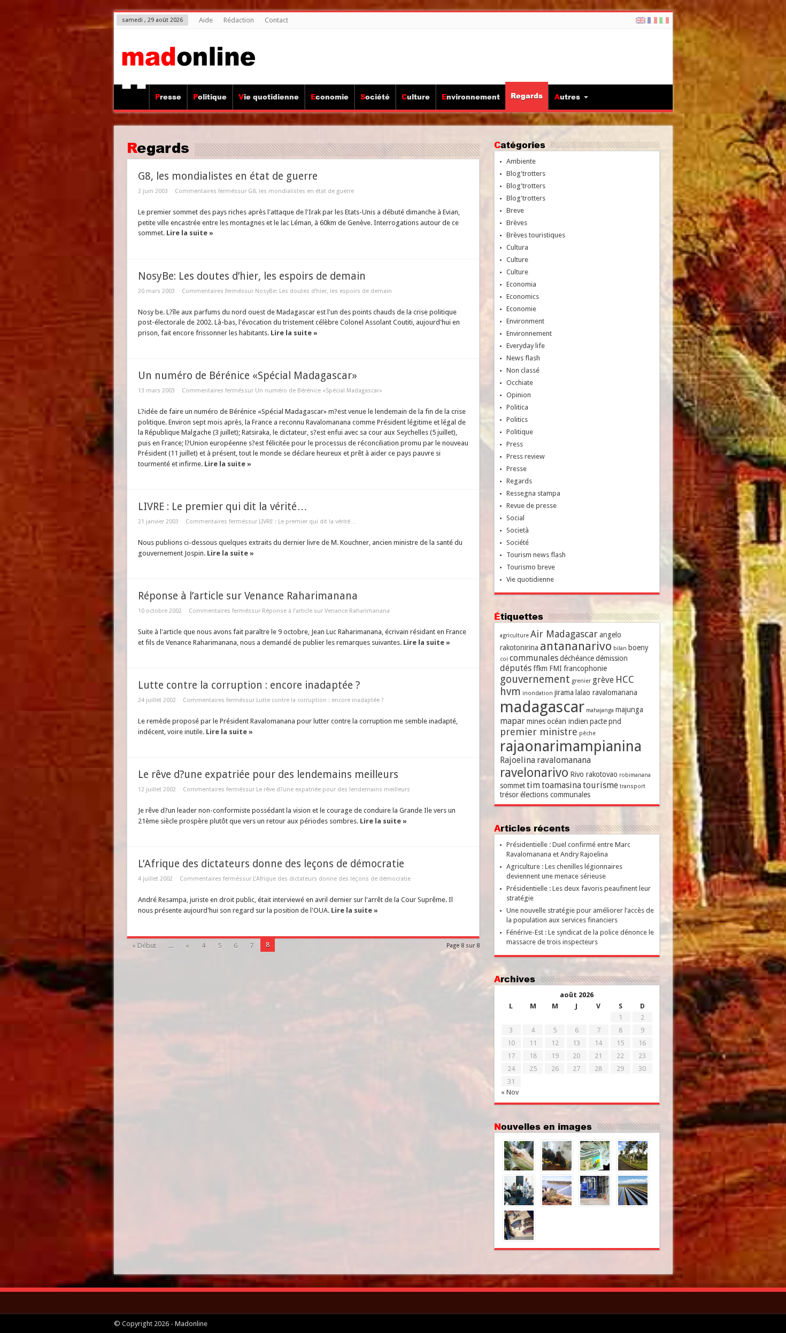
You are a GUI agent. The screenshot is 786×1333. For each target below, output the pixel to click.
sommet (512, 785)
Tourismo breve (530, 567)
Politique (210, 97)
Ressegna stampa (533, 493)
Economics (522, 296)
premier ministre (538, 731)
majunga (629, 709)
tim (533, 785)
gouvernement (535, 679)
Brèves (516, 223)
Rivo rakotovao (594, 774)
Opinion (518, 395)
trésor (509, 794)
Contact (276, 20)
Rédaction (239, 20)
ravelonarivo (534, 772)
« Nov (510, 1092)
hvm (510, 691)
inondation (537, 693)
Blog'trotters (525, 173)
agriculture (514, 635)
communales (534, 658)
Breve (515, 210)
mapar (512, 721)
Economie (330, 97)
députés (515, 668)
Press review (525, 456)
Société (375, 97)
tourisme (600, 785)
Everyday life (525, 346)
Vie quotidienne (268, 97)
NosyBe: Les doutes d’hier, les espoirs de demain (252, 276)
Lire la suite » (189, 233)
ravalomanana (564, 760)
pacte (598, 721)
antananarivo (576, 646)
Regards (527, 96)
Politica (517, 407)
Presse (168, 97)
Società (517, 530)
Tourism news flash (536, 555)
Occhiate (519, 383)
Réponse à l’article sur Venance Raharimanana (248, 596)
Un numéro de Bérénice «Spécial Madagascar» (247, 375)
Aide (206, 20)
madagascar (542, 707)
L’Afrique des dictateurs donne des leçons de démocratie (271, 864)
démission (612, 658)
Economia (521, 284)
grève (603, 680)
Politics (517, 419)
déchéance (577, 658)
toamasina (561, 785)
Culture (416, 97)
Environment (525, 321)
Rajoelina (517, 760)
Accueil (134, 98)
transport (632, 786)
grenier (581, 680)
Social (515, 518)
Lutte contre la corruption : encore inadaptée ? (249, 685)
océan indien (567, 721)
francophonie (585, 668)
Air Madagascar (564, 633)
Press (514, 444)
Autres (567, 97)
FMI (555, 668)
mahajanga (600, 710)
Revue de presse (531, 506)
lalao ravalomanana (606, 692)
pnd (614, 721)
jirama (564, 692)
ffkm (540, 668)
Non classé (523, 370)
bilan (620, 648)
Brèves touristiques (535, 235)
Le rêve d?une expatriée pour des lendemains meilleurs (268, 774)
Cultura (517, 247)
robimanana (635, 775)
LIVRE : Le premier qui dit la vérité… (222, 506)
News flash (523, 358)
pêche (587, 733)
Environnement (471, 97)
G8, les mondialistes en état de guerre (228, 176)
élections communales (555, 794)
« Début (144, 946)
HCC (624, 679)
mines (536, 721)
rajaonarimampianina (571, 746)
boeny (638, 647)
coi (504, 659)
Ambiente (521, 161)
